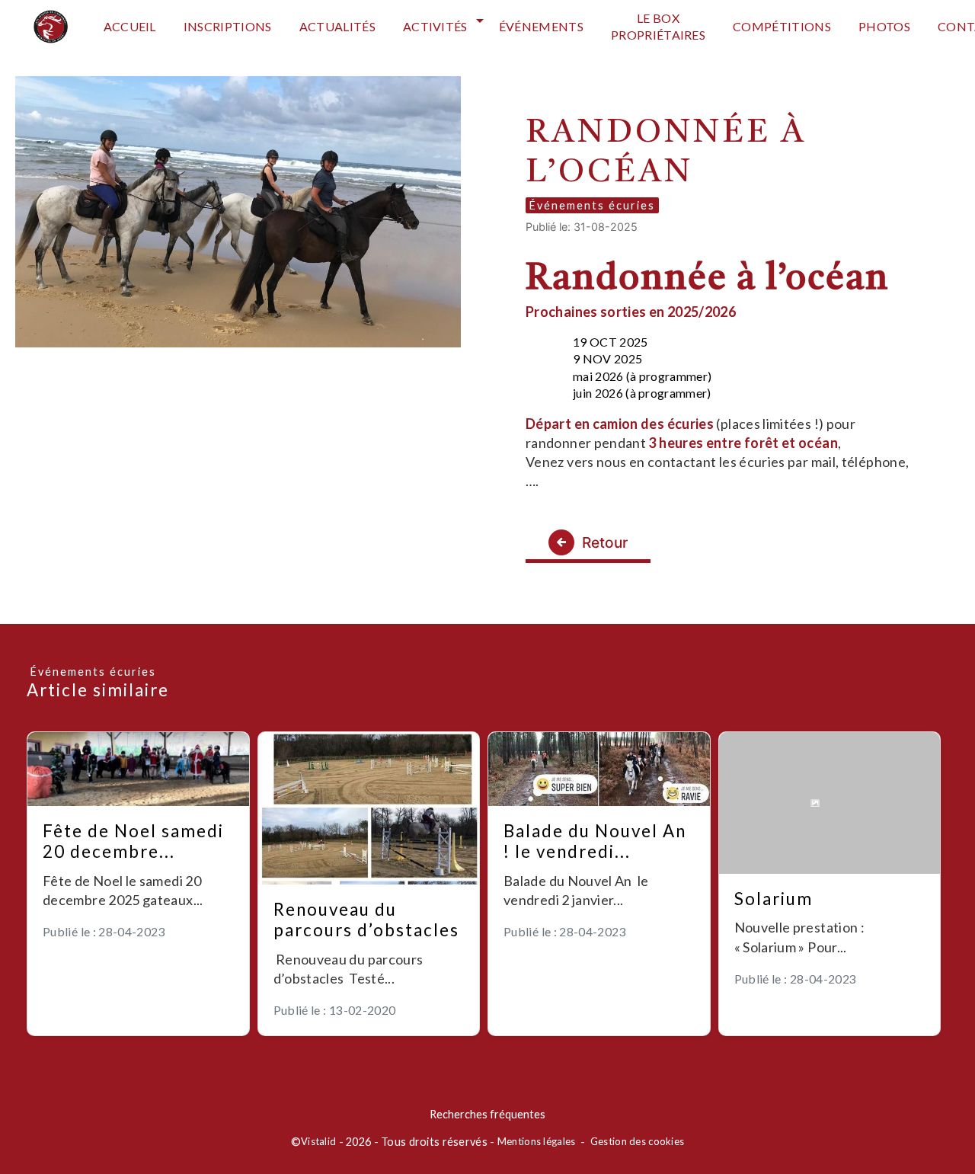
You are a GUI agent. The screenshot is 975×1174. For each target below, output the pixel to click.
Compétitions (782, 26)
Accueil (130, 26)
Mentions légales (536, 1141)
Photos (884, 26)
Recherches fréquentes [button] (487, 1114)
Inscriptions (228, 26)
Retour (605, 542)
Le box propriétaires (658, 26)
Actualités (337, 26)
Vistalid (318, 1141)
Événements (541, 26)
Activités (435, 26)
